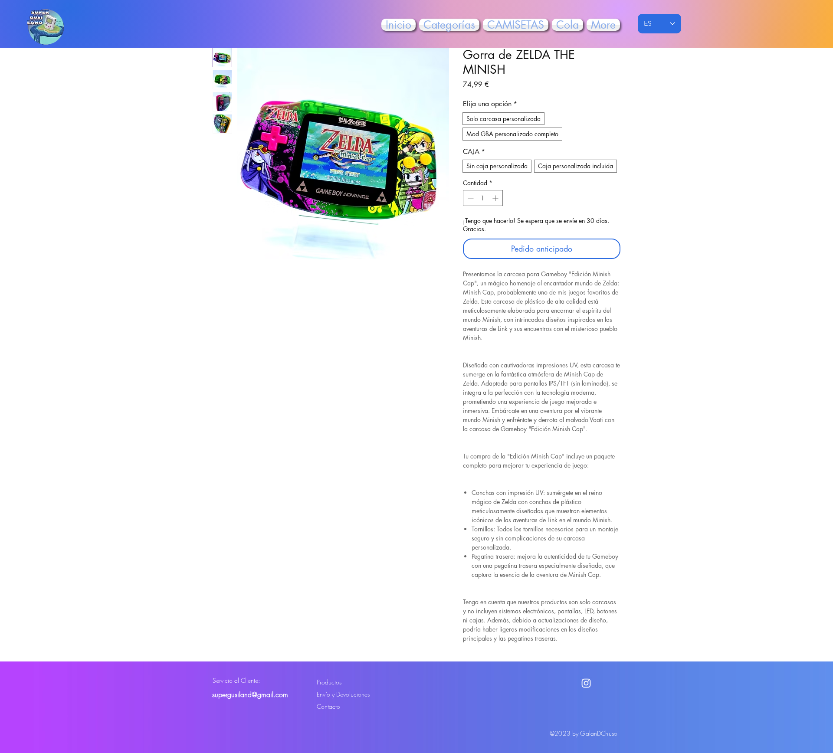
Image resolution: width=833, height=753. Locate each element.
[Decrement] (469, 198)
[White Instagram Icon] (586, 683)
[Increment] (496, 198)
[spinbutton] (483, 198)
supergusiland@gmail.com (250, 694)
